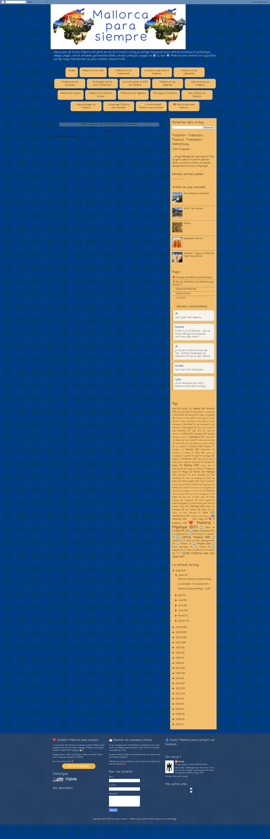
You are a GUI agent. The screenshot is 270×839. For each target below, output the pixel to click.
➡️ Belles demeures (200, 531)
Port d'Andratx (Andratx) (196, 193)
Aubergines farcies (193, 238)
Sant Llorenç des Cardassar (193, 499)
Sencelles (176, 509)
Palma (187, 223)
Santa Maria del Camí (201, 503)
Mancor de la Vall (205, 459)
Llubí (196, 456)
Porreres (182, 475)
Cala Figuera (203, 418)
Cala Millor (187, 424)
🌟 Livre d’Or (179, 298)
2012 (178, 694)
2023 (179, 637)
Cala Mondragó (202, 424)
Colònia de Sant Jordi (184, 440)
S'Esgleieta (207, 487)
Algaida (196, 408)
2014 (178, 683)
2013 (178, 688)
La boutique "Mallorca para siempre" (119, 106)
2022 (179, 642)
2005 (179, 719)
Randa (175, 487)
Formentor (205, 449)
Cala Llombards (188, 421)
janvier (182, 621)
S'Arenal (186, 487)
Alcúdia (184, 408)
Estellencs (176, 449)
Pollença (210, 472)
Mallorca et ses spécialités (189, 72)
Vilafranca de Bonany (200, 516)
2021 (178, 647)
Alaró (174, 408)
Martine (181, 761)
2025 (179, 627)
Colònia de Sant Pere (206, 440)
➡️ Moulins (182, 543)
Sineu (204, 509)
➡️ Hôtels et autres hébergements (198, 540)
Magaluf (175, 459)
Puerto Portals (191, 484)
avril (181, 605)
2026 (179, 571)
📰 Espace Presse (181, 293)
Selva (208, 506)
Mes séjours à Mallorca (165, 93)
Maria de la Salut (180, 462)
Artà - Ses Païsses (193, 208)
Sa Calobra (179, 494)
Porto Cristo (205, 481)
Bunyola (192, 415)
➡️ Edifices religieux (189, 537)
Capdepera (194, 437)
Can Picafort (181, 437)
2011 (178, 699)
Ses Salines (191, 509)
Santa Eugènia (205, 500)
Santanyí (194, 506)
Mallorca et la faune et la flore (100, 95)
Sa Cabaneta (208, 490)
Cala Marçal (203, 421)
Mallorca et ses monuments (124, 72)
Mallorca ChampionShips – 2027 (194, 589)
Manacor (187, 459)
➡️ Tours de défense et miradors (199, 550)
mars (181, 610)
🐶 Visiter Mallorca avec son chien (193, 555)
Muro (174, 465)
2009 (179, 709)
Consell (178, 443)
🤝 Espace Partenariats (184, 289)
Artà (187, 412)
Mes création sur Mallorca (197, 95)
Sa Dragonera (203, 494)
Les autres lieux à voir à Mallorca (156, 72)
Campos (210, 433)
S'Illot (196, 491)
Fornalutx (176, 453)
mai (180, 600)
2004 (179, 724)
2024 (178, 632)
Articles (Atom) (71, 136)
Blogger (174, 819)
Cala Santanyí (179, 430)
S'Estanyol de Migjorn (181, 491)
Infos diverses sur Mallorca (200, 83)
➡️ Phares (200, 547)
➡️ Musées (199, 543)
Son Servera (189, 512)
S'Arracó (195, 487)
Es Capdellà (180, 446)
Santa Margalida (179, 503)
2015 (178, 678)
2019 (178, 658)
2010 (178, 704)
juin (180, 595)
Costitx (205, 443)
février (182, 616)
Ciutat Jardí (209, 437)
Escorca (193, 446)
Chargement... (179, 179)
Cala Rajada (187, 427)
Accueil (71, 70)
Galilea (187, 453)
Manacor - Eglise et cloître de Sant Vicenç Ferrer (199, 255)
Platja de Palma (191, 472)
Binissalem (179, 415)
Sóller (205, 513)
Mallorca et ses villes (93, 70)
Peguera (190, 469)
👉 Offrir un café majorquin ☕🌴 (79, 766)
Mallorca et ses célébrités (168, 83)
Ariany (179, 412)
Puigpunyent (207, 484)
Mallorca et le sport (70, 93)
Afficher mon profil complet (176, 776)
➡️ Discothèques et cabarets (201, 534)
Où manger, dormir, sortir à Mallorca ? (102, 83)
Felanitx (189, 449)
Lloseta (187, 456)
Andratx (210, 408)
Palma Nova (206, 465)
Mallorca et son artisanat (70, 83)
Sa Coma (190, 494)
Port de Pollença (194, 478)
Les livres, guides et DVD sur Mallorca (135, 83)
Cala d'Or (196, 430)
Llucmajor (206, 456)
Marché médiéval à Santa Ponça (194, 579)
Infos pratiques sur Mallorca (86, 106)
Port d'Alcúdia (198, 475)
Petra (199, 468)
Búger (201, 415)
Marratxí (196, 462)
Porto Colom (188, 481)
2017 (178, 668)
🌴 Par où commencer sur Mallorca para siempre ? (193, 283)
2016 (178, 673)
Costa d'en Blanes (192, 443)
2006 (179, 714)
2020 (179, 653)
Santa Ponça (178, 506)
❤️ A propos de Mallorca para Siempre (192, 277)
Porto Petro (176, 484)
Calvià (185, 434)
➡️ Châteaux (178, 534)
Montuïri (207, 462)
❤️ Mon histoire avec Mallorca (184, 106)
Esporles (207, 446)
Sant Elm (186, 497)
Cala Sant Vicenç (204, 427)
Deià (212, 443)
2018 (178, 663)
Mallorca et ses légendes (133, 93)
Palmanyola (177, 468)
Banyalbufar (199, 412)
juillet (181, 575)
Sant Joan (200, 497)
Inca (197, 453)
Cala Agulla (190, 418)
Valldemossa (178, 516)
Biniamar (210, 412)
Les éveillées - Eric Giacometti (193, 584)
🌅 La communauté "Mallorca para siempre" (151, 106)
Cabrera (210, 415)
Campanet (198, 433)
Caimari (179, 418)
